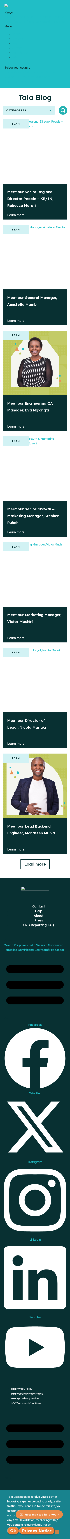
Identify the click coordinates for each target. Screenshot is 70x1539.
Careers (17, 48)
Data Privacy (20, 52)
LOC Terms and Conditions (26, 1403)
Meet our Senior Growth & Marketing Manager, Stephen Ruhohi (33, 516)
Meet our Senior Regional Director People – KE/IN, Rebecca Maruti (30, 198)
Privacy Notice (37, 1530)
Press (38, 920)
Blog (15, 43)
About (38, 916)
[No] (57, 1532)
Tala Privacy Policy (21, 1388)
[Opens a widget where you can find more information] (39, 1514)
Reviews (17, 38)
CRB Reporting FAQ (38, 925)
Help (38, 911)
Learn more (16, 215)
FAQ (14, 57)
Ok (13, 1530)
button (63, 110)
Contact (38, 906)
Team (16, 123)
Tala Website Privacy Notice (27, 1393)
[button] (35, 26)
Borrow (16, 34)
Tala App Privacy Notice (25, 1398)
